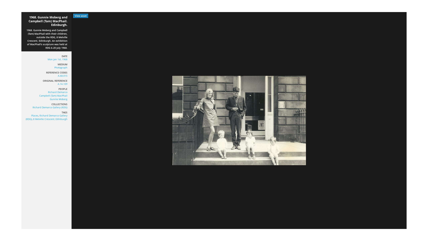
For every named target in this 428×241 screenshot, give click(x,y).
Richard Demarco (57, 92)
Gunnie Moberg (58, 99)
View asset (81, 15)
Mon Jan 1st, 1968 (57, 59)
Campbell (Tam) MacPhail (53, 95)
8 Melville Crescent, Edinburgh (50, 119)
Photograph (60, 67)
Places (34, 115)
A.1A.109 (62, 84)
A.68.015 (62, 75)
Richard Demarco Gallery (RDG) (50, 107)
